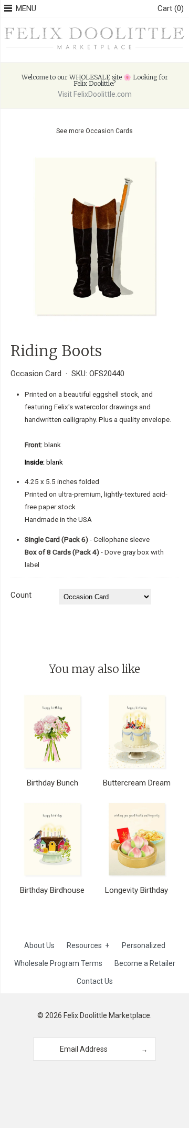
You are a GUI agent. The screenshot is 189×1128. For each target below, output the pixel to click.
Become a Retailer (144, 963)
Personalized (143, 945)
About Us (39, 945)
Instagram (90, 1079)
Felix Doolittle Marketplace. (108, 1015)
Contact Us (95, 981)
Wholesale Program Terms (58, 963)
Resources (88, 945)
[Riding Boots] (94, 159)
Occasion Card (35, 373)
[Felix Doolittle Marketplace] (94, 29)
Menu (26, 8)
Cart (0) (171, 8)
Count (21, 595)
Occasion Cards (109, 131)
